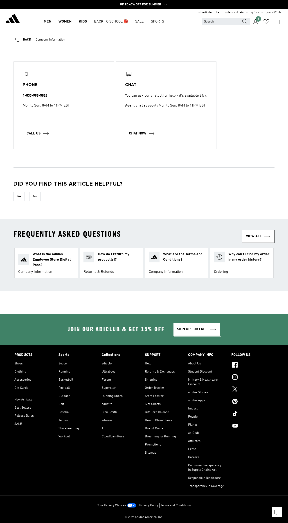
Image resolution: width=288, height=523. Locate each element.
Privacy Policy (148, 505)
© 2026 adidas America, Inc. (144, 517)
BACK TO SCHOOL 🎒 (111, 21)
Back (27, 39)
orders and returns (236, 12)
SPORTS (157, 21)
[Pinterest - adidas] (252, 402)
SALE (139, 21)
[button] (46, 263)
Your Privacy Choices (111, 505)
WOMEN (65, 21)
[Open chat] (277, 512)
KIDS (83, 21)
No (35, 196)
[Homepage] (12, 19)
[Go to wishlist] (266, 21)
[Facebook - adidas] (252, 365)
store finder (205, 12)
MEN (47, 21)
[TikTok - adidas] (252, 414)
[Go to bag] (277, 21)
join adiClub (273, 12)
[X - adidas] (252, 390)
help (218, 12)
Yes (19, 196)
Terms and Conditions (175, 505)
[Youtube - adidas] (252, 426)
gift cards (257, 12)
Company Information (50, 39)
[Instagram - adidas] (252, 378)
